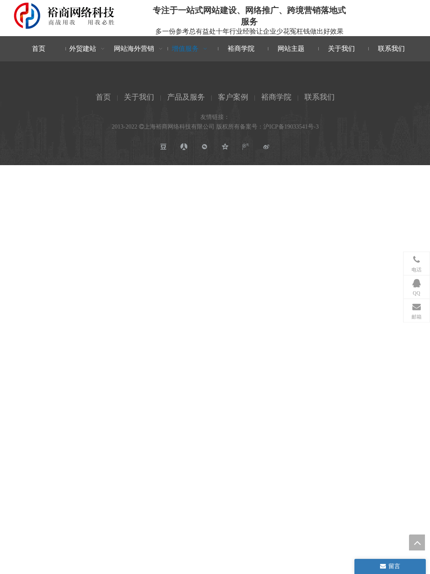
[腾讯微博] (246, 147)
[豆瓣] (163, 147)
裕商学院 (276, 97)
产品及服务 (186, 97)
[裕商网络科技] (64, 16)
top (417, 542)
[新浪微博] (266, 147)
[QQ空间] (225, 147)
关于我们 (139, 97)
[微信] (204, 147)
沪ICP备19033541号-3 (291, 127)
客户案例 (233, 97)
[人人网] (184, 147)
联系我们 (319, 97)
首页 (103, 97)
